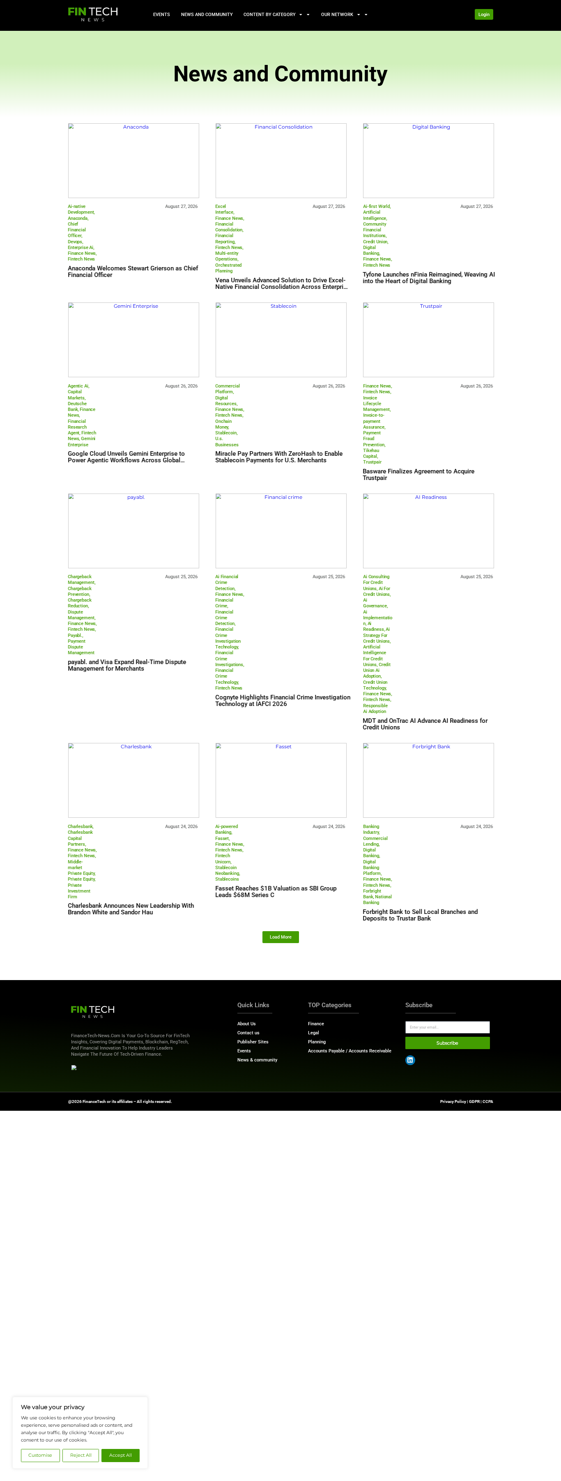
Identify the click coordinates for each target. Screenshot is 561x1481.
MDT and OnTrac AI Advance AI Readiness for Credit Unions (425, 724)
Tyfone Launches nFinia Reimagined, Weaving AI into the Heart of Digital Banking (429, 278)
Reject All (81, 1455)
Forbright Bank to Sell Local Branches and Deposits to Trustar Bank (420, 915)
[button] (280, 937)
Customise (40, 1455)
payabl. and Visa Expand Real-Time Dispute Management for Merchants (127, 665)
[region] (80, 1433)
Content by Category (270, 14)
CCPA (488, 1101)
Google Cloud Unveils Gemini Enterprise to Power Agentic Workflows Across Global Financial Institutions (126, 460)
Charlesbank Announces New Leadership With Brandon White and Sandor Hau (131, 909)
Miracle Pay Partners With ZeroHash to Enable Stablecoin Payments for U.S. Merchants (279, 457)
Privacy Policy (453, 1101)
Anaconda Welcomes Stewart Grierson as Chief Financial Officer (133, 272)
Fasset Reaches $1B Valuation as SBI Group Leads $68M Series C (275, 892)
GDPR (474, 1101)
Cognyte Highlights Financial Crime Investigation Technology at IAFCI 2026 (282, 701)
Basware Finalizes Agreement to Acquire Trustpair (419, 475)
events (161, 14)
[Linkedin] (410, 1060)
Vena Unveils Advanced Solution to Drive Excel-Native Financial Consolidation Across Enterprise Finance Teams (282, 287)
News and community (206, 14)
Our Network (337, 14)
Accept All (120, 1455)
